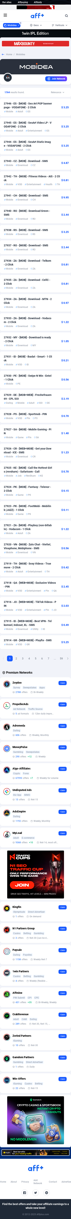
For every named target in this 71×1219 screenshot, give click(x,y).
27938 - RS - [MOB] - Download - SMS (26, 230)
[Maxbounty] (35, 43)
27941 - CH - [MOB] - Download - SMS (26, 195)
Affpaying (23, 2)
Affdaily (38, 2)
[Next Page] (68, 658)
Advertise (66, 1181)
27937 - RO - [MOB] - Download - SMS (26, 245)
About (14, 1181)
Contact (53, 1181)
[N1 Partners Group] (35, 874)
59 (61, 658)
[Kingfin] (35, 1152)
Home (9, 54)
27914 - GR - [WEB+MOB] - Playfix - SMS (28, 640)
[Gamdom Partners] (35, 1120)
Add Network (38, 1182)
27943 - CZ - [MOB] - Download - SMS (26, 161)
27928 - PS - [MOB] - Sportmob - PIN (25, 414)
